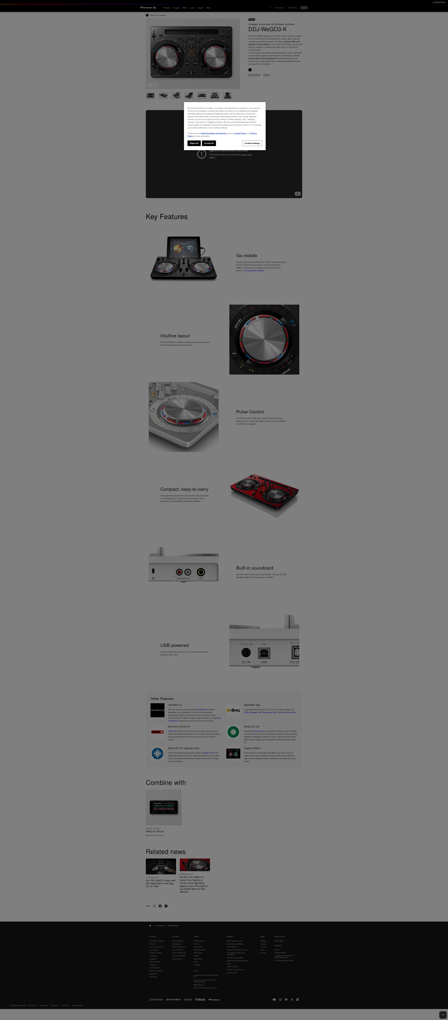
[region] (225, 126)
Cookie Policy (240, 133)
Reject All (194, 143)
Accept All (209, 143)
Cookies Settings (252, 143)
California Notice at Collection (213, 133)
